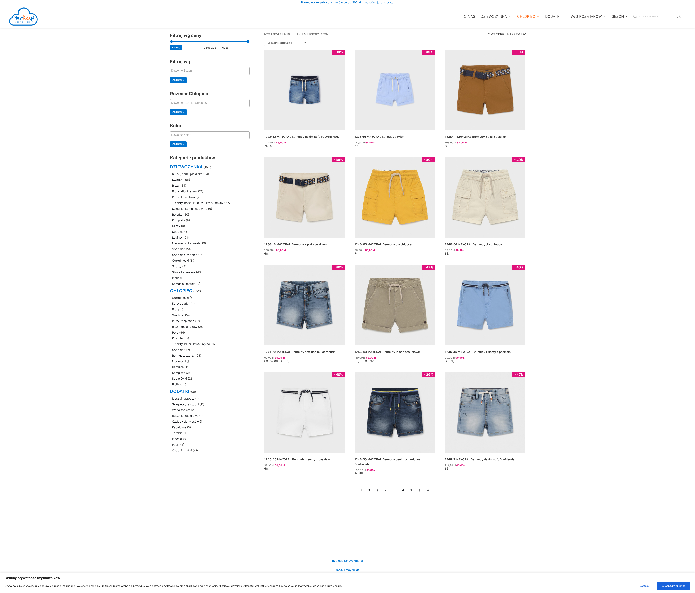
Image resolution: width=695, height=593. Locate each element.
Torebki (177, 433)
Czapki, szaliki (182, 450)
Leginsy (177, 237)
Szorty (176, 266)
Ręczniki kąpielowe (185, 415)
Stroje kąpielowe (183, 272)
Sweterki (178, 180)
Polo (175, 332)
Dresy (176, 226)
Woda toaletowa (183, 410)
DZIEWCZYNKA (186, 167)
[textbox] (210, 70)
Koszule (177, 338)
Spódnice (178, 249)
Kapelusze (179, 427)
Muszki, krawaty (183, 398)
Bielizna (177, 278)
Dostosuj (644, 585)
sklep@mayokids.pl (349, 560)
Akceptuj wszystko (673, 585)
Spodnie (177, 231)
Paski (175, 444)
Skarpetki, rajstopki (185, 404)
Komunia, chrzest (183, 284)
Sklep (287, 33)
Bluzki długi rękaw (184, 191)
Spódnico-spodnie (184, 255)
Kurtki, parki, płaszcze (187, 174)
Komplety (178, 220)
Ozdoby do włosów (185, 421)
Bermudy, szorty (183, 355)
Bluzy (176, 185)
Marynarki (179, 361)
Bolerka (177, 214)
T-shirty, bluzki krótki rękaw (191, 344)
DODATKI (179, 391)
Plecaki (177, 439)
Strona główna (272, 33)
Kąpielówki (179, 378)
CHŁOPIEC (181, 290)
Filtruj (176, 48)
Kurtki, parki (180, 303)
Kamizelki (178, 367)
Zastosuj (178, 80)
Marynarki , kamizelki (186, 243)
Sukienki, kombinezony (188, 208)
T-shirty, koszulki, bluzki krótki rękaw (197, 203)
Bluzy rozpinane (183, 321)
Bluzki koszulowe (184, 197)
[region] (347, 583)
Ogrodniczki (180, 260)
